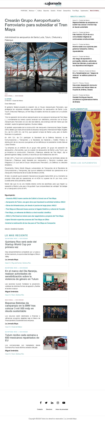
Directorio (49, 409)
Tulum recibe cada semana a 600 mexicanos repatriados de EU (22, 338)
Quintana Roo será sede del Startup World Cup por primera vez (21, 245)
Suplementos (84, 10)
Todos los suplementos (83, 163)
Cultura (39, 10)
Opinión (53, 10)
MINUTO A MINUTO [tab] (77, 17)
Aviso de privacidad (62, 409)
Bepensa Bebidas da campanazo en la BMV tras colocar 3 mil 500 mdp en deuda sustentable (20, 307)
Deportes (46, 10)
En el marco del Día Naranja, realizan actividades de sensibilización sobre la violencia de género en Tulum (21, 275)
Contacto (40, 409)
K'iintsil (59, 10)
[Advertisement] (36, 372)
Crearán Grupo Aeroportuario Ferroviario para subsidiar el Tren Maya (36, 25)
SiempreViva (67, 10)
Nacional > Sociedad (14, 96)
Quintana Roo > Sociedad (16, 238)
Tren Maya (75, 10)
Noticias (31, 10)
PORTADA (24, 10)
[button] (72, 134)
